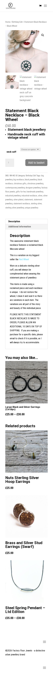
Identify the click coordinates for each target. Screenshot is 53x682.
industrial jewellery (13, 195)
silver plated (18, 199)
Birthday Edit (17, 22)
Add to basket (36, 162)
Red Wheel (24, 259)
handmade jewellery (35, 191)
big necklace (18, 179)
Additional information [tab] (19, 226)
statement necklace (21, 203)
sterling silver (36, 203)
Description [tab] (14, 221)
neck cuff (11, 151)
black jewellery (31, 179)
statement (28, 199)
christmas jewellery (35, 183)
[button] (42, 35)
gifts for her (21, 191)
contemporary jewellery (15, 187)
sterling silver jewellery (14, 207)
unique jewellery (31, 207)
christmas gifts (20, 183)
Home (7, 22)
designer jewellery (33, 187)
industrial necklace (29, 195)
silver (40, 195)
